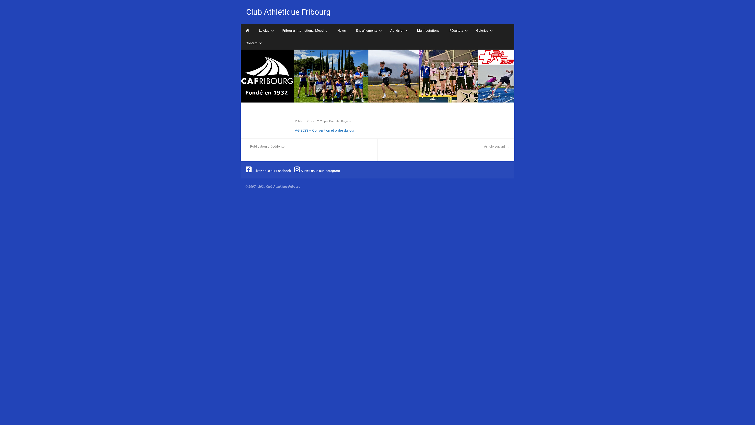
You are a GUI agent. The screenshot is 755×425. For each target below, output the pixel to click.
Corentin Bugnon (340, 121)
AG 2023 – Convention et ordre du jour (324, 130)
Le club (264, 30)
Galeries (482, 30)
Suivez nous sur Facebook (271, 171)
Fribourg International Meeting (304, 30)
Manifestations (428, 30)
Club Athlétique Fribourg (288, 12)
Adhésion (397, 30)
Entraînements (367, 30)
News (341, 30)
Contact (252, 43)
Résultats (456, 30)
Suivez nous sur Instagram (320, 171)
